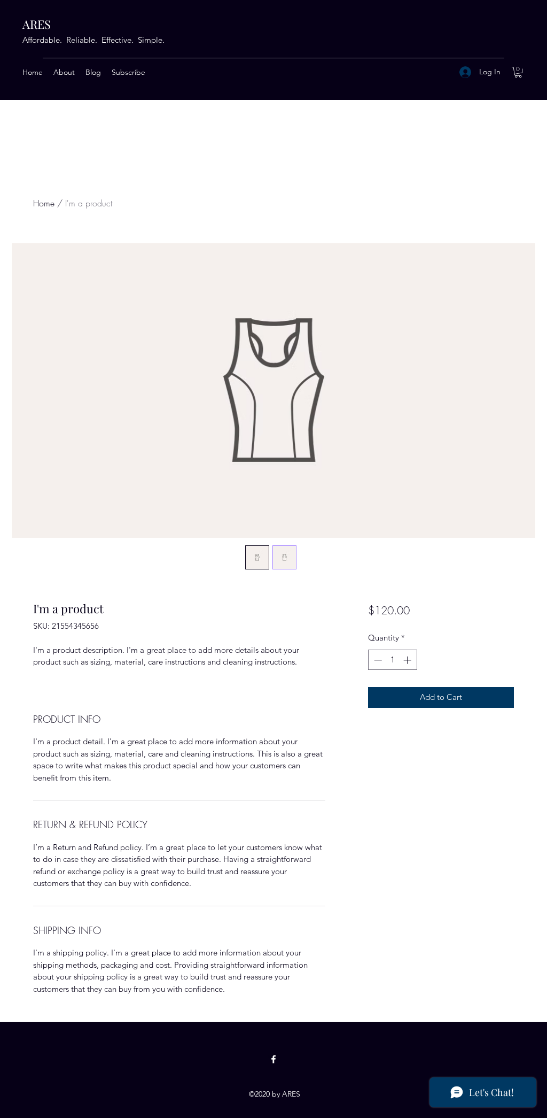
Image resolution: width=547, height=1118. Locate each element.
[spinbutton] (392, 660)
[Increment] (408, 660)
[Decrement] (377, 660)
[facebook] (273, 1059)
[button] (518, 72)
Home (43, 203)
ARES (36, 24)
